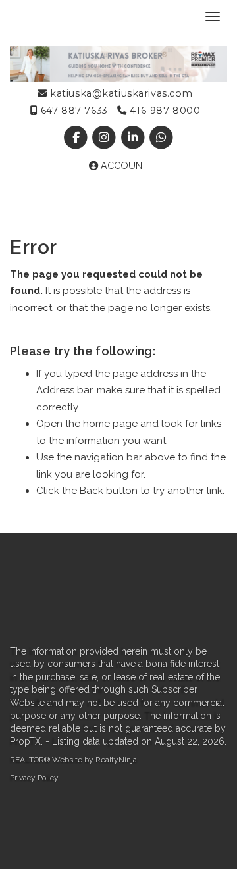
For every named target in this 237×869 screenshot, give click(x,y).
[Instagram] (106, 137)
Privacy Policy (34, 777)
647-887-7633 (72, 110)
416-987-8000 (163, 110)
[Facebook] (77, 137)
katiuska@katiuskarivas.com (120, 93)
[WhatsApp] (161, 137)
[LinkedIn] (134, 137)
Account (123, 166)
